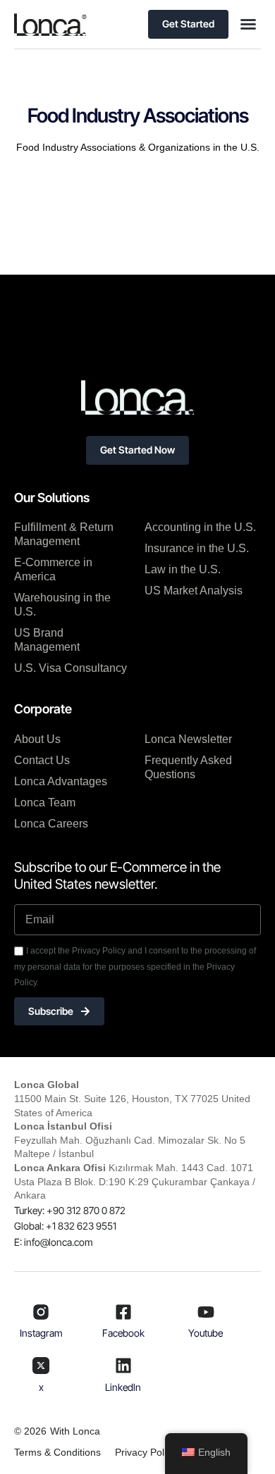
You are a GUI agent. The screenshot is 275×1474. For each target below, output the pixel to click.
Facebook (123, 1333)
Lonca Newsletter (188, 739)
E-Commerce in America (53, 569)
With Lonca (75, 1431)
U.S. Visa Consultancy (70, 668)
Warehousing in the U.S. (62, 605)
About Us (37, 739)
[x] (40, 1365)
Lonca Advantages (60, 781)
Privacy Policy (145, 1452)
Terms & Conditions (57, 1452)
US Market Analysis (194, 591)
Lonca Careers (51, 824)
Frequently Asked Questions (188, 767)
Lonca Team (44, 802)
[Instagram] (40, 1312)
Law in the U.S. (183, 569)
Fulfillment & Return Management (64, 534)
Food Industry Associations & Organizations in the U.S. (137, 147)
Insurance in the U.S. (197, 548)
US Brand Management (47, 640)
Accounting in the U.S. (200, 527)
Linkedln (123, 1387)
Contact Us (42, 760)
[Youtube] (205, 1312)
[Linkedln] (123, 1365)
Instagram (41, 1333)
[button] (248, 24)
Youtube (205, 1333)
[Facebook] (123, 1312)
